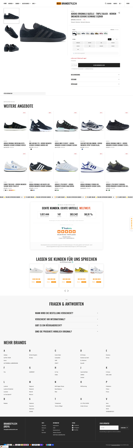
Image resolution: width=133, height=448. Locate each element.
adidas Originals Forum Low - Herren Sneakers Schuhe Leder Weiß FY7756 (90, 185)
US (116, 39)
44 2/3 (101, 46)
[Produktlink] (15, 130)
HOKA (56, 374)
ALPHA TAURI (7, 357)
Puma (107, 391)
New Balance (58, 389)
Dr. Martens (83, 360)
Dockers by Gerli (84, 357)
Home (5, 3)
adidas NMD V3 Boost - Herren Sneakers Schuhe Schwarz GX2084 (66, 144)
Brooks (31, 357)
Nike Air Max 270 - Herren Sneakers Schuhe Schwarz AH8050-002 (40, 144)
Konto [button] (115, 3)
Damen (17, 3)
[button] (119, 13)
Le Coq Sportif (7, 394)
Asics (5, 360)
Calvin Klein (58, 355)
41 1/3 (89, 42)
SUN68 (5, 182)
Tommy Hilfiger (59, 406)
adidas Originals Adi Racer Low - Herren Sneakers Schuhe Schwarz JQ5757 (40, 185)
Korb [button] (128, 3)
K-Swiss (108, 372)
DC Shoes (82, 355)
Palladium (108, 386)
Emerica (108, 355)
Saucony (82, 141)
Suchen (109, 3)
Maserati (31, 389)
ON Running (83, 386)
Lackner (6, 386)
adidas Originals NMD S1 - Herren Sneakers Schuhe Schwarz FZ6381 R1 (117, 144)
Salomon (31, 403)
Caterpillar (57, 357)
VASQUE (108, 406)
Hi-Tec (56, 372)
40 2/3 (78, 42)
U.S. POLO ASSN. (84, 403)
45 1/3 (112, 46)
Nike (30, 141)
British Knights (33, 355)
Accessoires (25, 3)
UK (113, 39)
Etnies (107, 357)
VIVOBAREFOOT (110, 411)
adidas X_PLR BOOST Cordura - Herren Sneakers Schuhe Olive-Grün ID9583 (117, 185)
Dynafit (82, 363)
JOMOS (82, 374)
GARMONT (32, 372)
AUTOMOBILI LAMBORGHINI (11, 363)
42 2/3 (112, 42)
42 (101, 42)
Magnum (31, 386)
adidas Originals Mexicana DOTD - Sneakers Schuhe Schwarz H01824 (15, 144)
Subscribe (123, 427)
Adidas (72, 11)
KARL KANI (108, 374)
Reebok (5, 403)
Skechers (31, 408)
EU (109, 39)
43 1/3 (78, 46)
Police (107, 389)
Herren (10, 3)
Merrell (31, 391)
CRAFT (56, 363)
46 (78, 49)
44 (89, 46)
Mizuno (31, 394)
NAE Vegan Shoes (59, 386)
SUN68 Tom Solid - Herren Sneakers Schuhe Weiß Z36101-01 (15, 185)
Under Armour (84, 406)
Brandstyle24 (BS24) (115, 444)
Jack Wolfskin (84, 372)
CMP (56, 360)
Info (33, 3)
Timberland (58, 403)
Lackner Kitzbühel (8, 389)
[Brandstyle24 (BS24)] (66, 3)
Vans (107, 403)
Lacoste (6, 391)
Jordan (82, 377)
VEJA (107, 408)
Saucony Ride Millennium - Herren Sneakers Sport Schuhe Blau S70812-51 (91, 144)
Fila (5, 372)
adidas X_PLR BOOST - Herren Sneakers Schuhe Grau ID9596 (64, 185)
